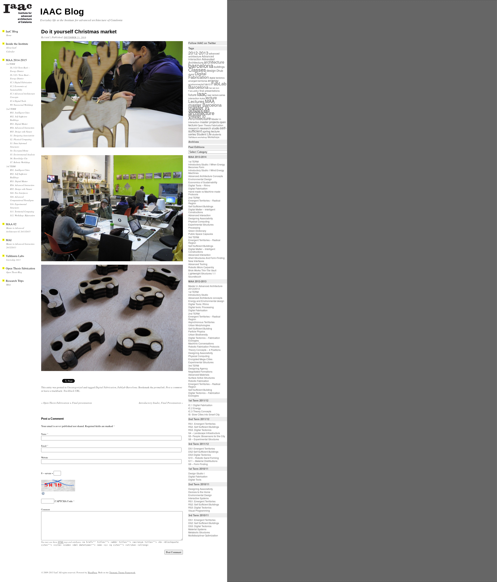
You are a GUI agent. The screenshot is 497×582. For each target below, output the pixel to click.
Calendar (10, 51)
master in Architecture (199, 116)
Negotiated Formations (200, 371)
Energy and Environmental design (206, 301)
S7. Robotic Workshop (20, 162)
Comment (45, 509)
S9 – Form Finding (198, 464)
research (193, 128)
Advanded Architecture (201, 60)
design (211, 70)
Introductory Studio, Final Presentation (161, 403)
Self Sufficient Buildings (200, 206)
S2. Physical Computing (21, 139)
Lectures (196, 101)
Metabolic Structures (199, 532)
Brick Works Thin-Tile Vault (202, 270)
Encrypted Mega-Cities (200, 359)
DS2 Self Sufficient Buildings (203, 451)
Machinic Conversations (201, 343)
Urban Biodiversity (198, 334)
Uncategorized (75, 387)
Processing (194, 227)
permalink (159, 387)
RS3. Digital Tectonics (199, 430)
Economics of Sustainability (202, 182)
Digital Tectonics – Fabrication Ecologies (204, 339)
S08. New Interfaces (19, 192)
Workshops (213, 137)
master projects (209, 122)
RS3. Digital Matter (19, 123)
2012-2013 (198, 53)
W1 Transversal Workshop (21, 104)
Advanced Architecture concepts (205, 297)
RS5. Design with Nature (21, 131)
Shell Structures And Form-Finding (206, 257)
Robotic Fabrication (198, 380)
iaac (47, 37)
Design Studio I (196, 473)
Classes (197, 69)
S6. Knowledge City (19, 158)
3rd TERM (11, 166)
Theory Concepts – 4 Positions (204, 349)
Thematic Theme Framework (122, 572)
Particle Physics (196, 331)
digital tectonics (217, 77)
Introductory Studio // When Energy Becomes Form (206, 166)
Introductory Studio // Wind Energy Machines (206, 172)
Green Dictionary (197, 230)
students (216, 134)
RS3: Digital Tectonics (199, 507)
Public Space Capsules (200, 233)
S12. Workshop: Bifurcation (22, 215)
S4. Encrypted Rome (19, 150)
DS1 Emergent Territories (201, 448)
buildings (219, 67)
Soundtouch (194, 276)
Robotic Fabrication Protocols (203, 346)
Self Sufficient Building (200, 328)
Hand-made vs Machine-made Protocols (204, 193)
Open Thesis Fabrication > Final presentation (66, 403)
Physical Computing (198, 221)
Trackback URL (71, 391)
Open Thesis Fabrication (210, 125)
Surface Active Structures (201, 377)
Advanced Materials (198, 374)
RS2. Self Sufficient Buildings (203, 426)
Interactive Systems (198, 498)
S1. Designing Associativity (22, 135)
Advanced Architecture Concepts (205, 176)
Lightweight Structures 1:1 (202, 273)
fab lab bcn (214, 87)
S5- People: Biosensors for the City (206, 436)
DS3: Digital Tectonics (199, 526)
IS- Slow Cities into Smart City (204, 414)
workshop (202, 137)
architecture (214, 62)
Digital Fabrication (106, 387)
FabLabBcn (193, 90)
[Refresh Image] (43, 494)
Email (43, 445)
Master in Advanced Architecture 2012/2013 (205, 287)
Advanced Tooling (197, 264)
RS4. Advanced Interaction (22, 127)
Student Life (204, 134)
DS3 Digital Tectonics (199, 454)
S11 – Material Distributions (202, 461)
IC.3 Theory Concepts (199, 411)
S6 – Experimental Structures (203, 439)
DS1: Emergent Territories (201, 519)
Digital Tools (194, 479)
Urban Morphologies (199, 325)
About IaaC (11, 47)
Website (44, 457)
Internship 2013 (13, 259)
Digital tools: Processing (201, 307)
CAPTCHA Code (64, 501)
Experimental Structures (201, 224)
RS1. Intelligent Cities (20, 112)
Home (8, 35)
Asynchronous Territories (201, 322)
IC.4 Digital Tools (18, 100)
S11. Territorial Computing (22, 211)
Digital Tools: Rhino (198, 304)
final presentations (210, 91)
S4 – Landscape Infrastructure (204, 433)
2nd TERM (11, 108)
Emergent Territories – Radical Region (204, 202)
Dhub (219, 71)
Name (43, 433)
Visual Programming (199, 510)
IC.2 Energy (194, 408)
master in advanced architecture (201, 110)
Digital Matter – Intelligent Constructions (201, 211)
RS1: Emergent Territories (201, 501)
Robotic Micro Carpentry (201, 267)
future (192, 94)
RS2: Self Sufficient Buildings (203, 504)
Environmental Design (200, 179)
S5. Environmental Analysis (22, 154)
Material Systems (197, 529)
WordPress (92, 572)
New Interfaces (196, 261)
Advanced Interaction (201, 57)
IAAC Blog (62, 11)
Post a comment (174, 387)
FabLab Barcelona (127, 387)
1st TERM (10, 63)
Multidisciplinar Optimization (203, 535)
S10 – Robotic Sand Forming (203, 457)
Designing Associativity (200, 218)
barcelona (200, 65)
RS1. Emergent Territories (201, 423)
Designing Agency (198, 368)
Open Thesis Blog (14, 272)
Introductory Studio (198, 294)
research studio (209, 128)
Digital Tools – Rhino (199, 185)
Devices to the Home (199, 492)
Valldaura (192, 137)
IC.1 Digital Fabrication (21, 82)
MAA (8, 284)
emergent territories (197, 80)
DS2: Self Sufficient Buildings (203, 523)
